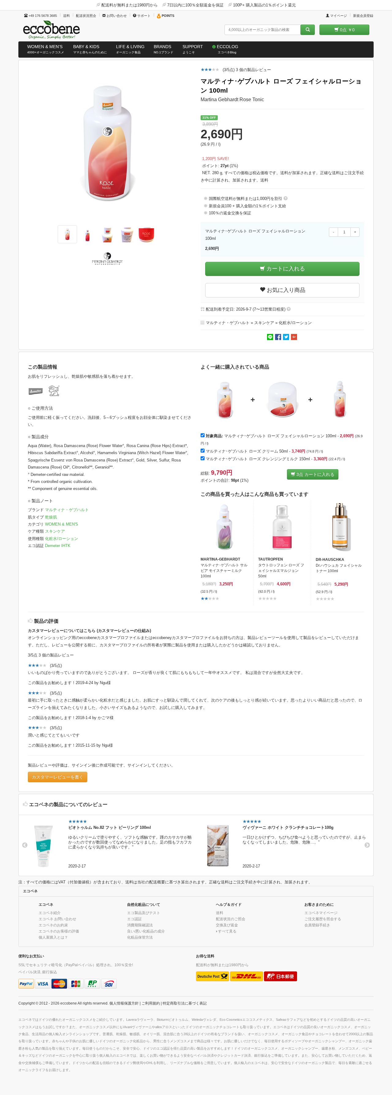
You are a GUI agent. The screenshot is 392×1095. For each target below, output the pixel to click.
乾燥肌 (51, 517)
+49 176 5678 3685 (42, 15)
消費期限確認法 (140, 925)
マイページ (338, 15)
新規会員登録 (363, 15)
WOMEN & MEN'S (61, 524)
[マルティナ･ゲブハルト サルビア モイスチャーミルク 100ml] (225, 527)
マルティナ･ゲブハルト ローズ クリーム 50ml (247, 451)
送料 (66, 15)
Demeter (53, 545)
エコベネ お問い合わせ (57, 919)
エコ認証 (134, 919)
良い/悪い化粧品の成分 (146, 931)
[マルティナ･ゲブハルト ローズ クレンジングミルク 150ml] (340, 400)
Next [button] (367, 845)
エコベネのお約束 (53, 925)
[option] (109, 845)
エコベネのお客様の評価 (59, 931)
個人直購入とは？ (53, 937)
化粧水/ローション (61, 538)
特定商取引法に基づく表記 (185, 1003)
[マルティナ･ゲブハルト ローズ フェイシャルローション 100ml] (225, 400)
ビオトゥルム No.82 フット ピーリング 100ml (109, 827)
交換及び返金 (227, 925)
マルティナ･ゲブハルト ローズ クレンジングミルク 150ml (258, 459)
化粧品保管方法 (140, 937)
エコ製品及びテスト (143, 913)
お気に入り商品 (285, 290)
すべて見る (227, 931)
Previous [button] (25, 845)
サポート (143, 15)
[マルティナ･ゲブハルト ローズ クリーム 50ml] (282, 400)
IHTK (65, 545)
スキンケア (55, 531)
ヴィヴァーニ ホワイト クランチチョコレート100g (288, 827)
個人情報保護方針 (124, 1003)
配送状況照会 (86, 15)
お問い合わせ (116, 15)
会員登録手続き (317, 925)
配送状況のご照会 (230, 919)
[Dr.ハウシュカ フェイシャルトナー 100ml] (340, 527)
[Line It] (270, 336)
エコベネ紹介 (50, 913)
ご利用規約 (150, 1003)
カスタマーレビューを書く (57, 777)
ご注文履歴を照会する (322, 919)
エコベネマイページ (320, 913)
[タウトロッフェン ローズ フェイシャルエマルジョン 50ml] (282, 527)
